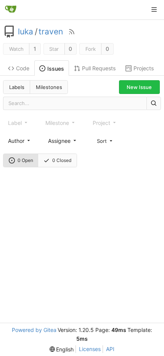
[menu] (105, 140)
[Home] (10, 9)
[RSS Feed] (71, 31)
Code (22, 68)
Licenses (90, 349)
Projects (143, 68)
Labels (16, 87)
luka (25, 32)
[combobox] (19, 140)
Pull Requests (99, 68)
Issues (55, 68)
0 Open (25, 160)
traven (51, 32)
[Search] (153, 103)
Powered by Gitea (34, 330)
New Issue (139, 87)
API (110, 349)
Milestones (49, 87)
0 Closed (61, 160)
